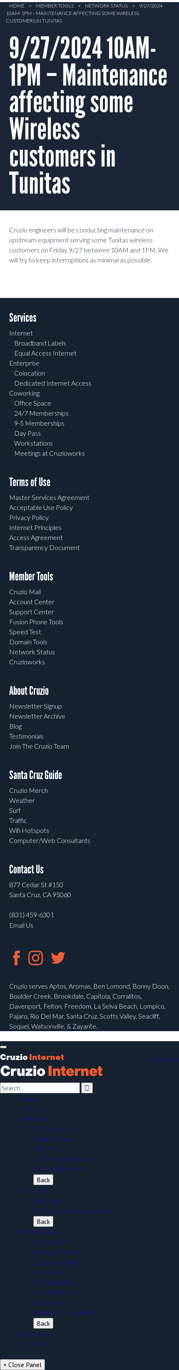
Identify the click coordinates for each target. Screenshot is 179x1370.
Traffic (18, 820)
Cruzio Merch (28, 790)
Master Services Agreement (49, 497)
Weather (22, 800)
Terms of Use (29, 482)
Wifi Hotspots (29, 830)
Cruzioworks (27, 662)
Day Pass (27, 433)
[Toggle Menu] (3, 1047)
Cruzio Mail (25, 591)
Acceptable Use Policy (41, 507)
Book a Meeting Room (65, 1312)
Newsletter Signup (35, 706)
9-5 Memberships (39, 423)
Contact (28, 1343)
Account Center (32, 602)
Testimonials (26, 736)
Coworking (24, 393)
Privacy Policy (29, 517)
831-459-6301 (163, 1058)
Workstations (33, 443)
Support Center (31, 612)
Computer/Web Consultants (49, 840)
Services (23, 317)
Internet (21, 333)
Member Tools (55, 6)
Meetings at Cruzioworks (49, 453)
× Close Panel (22, 1364)
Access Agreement (36, 537)
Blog (15, 726)
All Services (33, 1333)
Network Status (106, 6)
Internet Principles (35, 527)
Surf (15, 810)
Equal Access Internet (45, 353)
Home (17, 6)
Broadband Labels (40, 343)
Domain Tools (28, 642)
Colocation (29, 373)
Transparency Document (44, 547)
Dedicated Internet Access (53, 383)
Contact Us (26, 869)
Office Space (32, 403)
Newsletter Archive (37, 716)
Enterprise (24, 363)
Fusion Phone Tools (36, 622)
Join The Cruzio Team (39, 746)
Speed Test (25, 632)
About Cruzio (29, 691)
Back (43, 1180)
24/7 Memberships (41, 413)
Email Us (21, 925)
